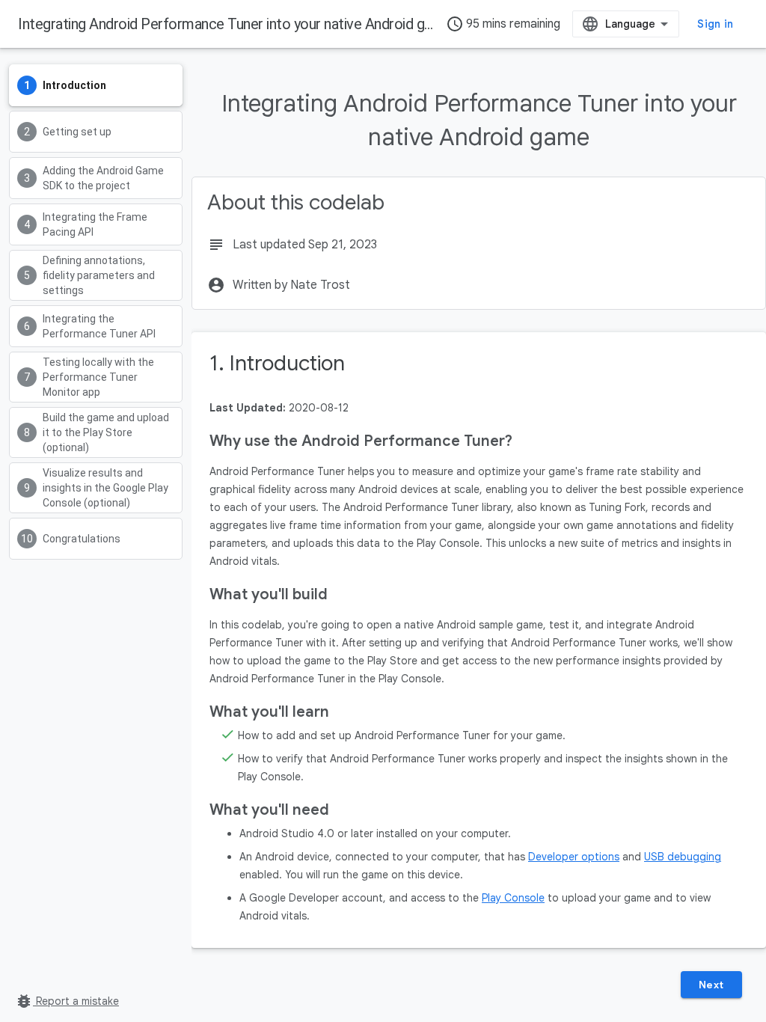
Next (711, 984)
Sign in (715, 24)
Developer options (573, 856)
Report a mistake (67, 1001)
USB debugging (682, 856)
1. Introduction (277, 363)
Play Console (513, 898)
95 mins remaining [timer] (503, 24)
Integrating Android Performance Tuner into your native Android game (235, 24)
